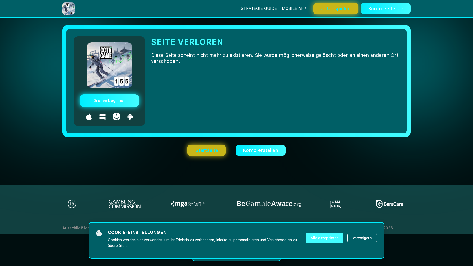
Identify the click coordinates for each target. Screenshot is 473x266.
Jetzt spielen (336, 9)
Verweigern (362, 238)
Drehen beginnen (109, 100)
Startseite (206, 150)
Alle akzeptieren (324, 238)
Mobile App (294, 8)
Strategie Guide (259, 8)
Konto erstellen (385, 9)
